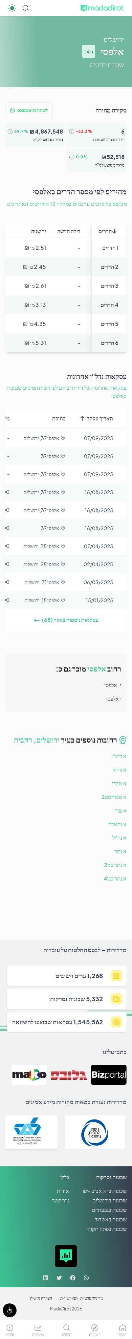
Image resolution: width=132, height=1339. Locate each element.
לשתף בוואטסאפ (32, 110)
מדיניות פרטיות (91, 1298)
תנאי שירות (69, 1298)
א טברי (119, 783)
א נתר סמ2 (115, 864)
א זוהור (119, 769)
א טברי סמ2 (114, 796)
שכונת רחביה (107, 64)
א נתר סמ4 (115, 878)
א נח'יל (119, 837)
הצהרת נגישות (41, 1298)
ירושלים (114, 39)
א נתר (120, 851)
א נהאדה (117, 824)
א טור (121, 810)
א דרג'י (119, 756)
